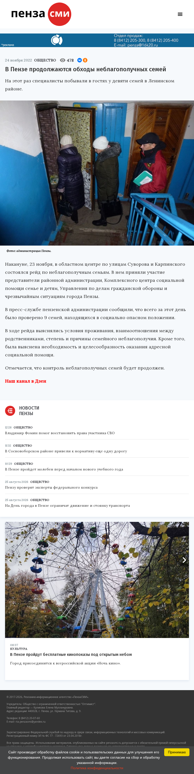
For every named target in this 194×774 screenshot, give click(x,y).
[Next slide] (182, 560)
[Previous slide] (11, 560)
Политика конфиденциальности (97, 768)
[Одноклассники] (85, 60)
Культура (18, 649)
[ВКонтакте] (79, 60)
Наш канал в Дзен (25, 381)
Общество (45, 60)
